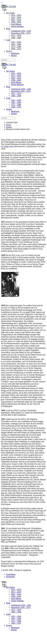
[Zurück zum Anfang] (2, 2)
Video (6, 146)
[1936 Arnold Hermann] (11, 285)
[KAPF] (8, 6)
